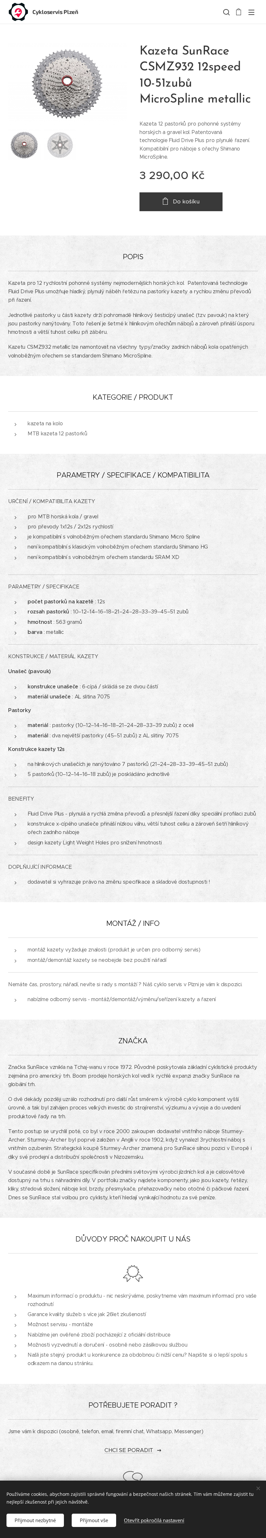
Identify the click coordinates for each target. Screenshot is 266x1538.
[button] (225, 12)
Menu (251, 12)
